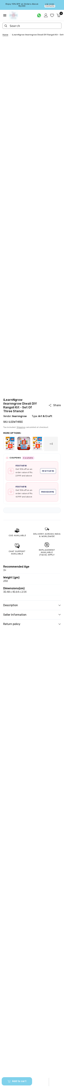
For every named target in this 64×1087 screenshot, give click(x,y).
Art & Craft (45, 416)
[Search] (6, 26)
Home (5, 34)
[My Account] (46, 15)
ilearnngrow (19, 416)
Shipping (21, 427)
